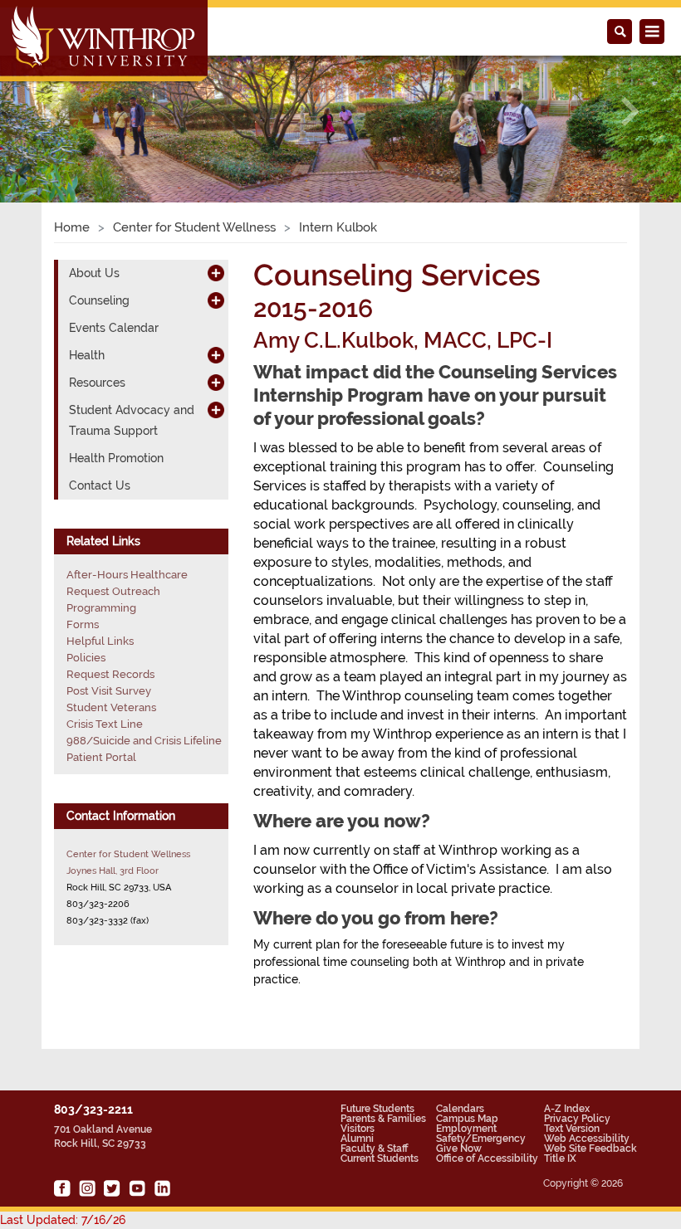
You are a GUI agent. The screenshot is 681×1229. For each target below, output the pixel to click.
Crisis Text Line (104, 724)
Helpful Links (100, 641)
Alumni (357, 1138)
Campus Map (467, 1118)
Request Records (110, 674)
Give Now (459, 1148)
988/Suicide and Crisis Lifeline (144, 740)
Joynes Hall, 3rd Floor (112, 870)
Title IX (560, 1158)
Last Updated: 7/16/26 (62, 1220)
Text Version (572, 1128)
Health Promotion (116, 458)
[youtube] (137, 1188)
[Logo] (105, 42)
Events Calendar (114, 327)
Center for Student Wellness (194, 227)
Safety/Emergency (481, 1138)
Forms (82, 624)
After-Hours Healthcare (127, 574)
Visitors (357, 1128)
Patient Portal (101, 757)
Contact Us (99, 485)
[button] (51, 111)
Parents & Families (383, 1118)
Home (72, 227)
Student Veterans (111, 707)
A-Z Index (567, 1108)
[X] (112, 1188)
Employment (466, 1128)
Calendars (460, 1108)
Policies (85, 657)
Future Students (377, 1108)
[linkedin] (162, 1188)
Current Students (379, 1158)
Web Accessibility (587, 1138)
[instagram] (87, 1188)
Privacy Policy (577, 1118)
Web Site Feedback (590, 1148)
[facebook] (62, 1188)
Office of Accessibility (487, 1158)
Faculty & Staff (374, 1148)
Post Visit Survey (108, 691)
